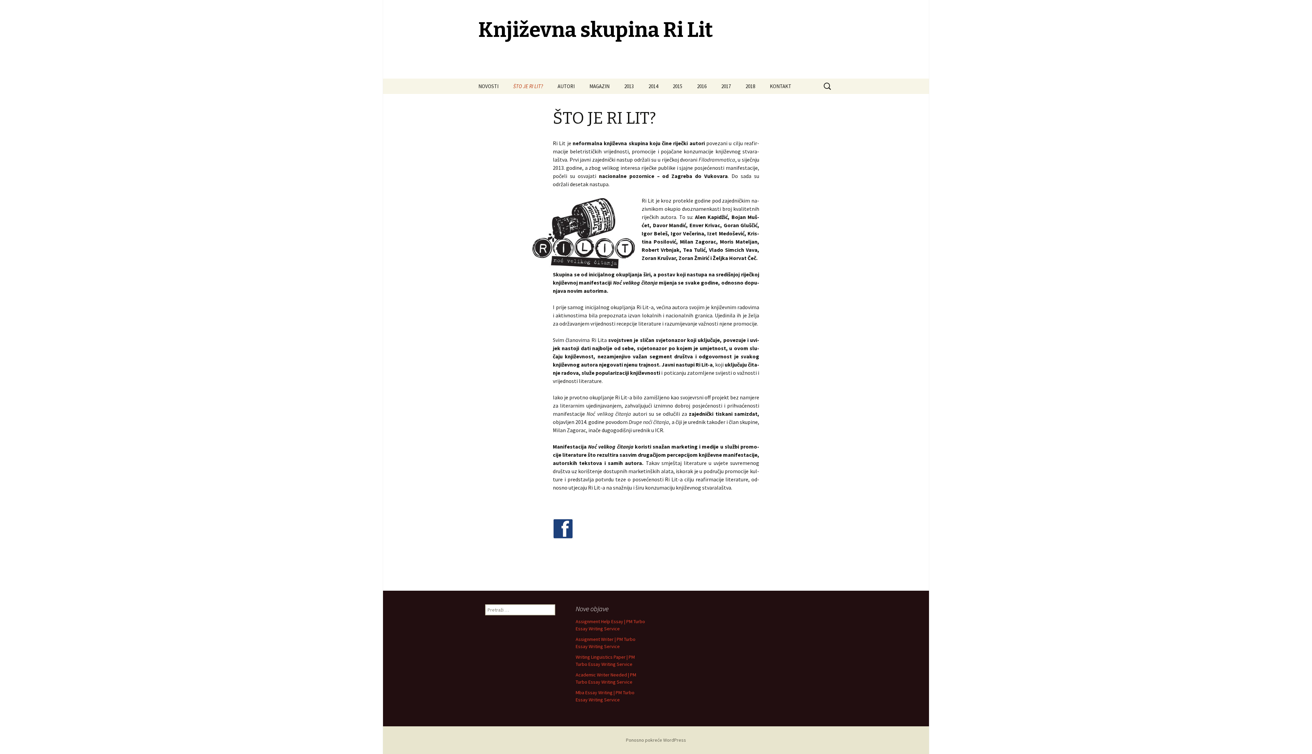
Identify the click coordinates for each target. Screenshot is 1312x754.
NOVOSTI (488, 86)
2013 (629, 86)
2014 (653, 86)
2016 (702, 86)
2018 (750, 86)
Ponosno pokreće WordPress (656, 740)
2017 (726, 86)
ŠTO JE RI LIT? (528, 86)
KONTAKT (780, 86)
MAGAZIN (599, 86)
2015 (677, 86)
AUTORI (566, 86)
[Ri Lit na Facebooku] (563, 529)
